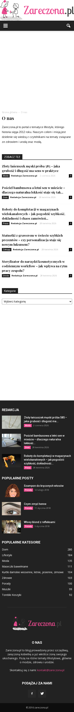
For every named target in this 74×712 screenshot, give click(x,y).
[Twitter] (42, 693)
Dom (5, 197)
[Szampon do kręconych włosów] (11, 490)
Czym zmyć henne (35, 503)
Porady (28, 490)
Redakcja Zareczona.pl (24, 175)
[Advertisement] (37, 69)
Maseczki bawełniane (15, 566)
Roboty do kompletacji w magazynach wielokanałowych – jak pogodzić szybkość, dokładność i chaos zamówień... (33, 213)
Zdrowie (7, 578)
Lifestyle (7, 555)
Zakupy (6, 249)
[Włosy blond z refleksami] (11, 526)
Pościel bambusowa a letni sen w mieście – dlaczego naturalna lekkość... (44, 439)
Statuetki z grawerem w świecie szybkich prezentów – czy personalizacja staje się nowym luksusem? (32, 239)
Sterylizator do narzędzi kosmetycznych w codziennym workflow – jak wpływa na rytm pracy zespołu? (34, 266)
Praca (5, 223)
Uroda (6, 275)
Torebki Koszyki (11, 595)
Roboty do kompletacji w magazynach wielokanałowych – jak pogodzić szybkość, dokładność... (47, 459)
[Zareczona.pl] (37, 10)
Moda (6, 175)
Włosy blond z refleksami (39, 522)
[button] (68, 26)
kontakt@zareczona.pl (50, 670)
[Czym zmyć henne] (11, 508)
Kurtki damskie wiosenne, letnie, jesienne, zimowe (33, 572)
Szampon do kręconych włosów (44, 485)
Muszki (6, 589)
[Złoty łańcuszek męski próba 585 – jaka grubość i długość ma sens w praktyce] (11, 422)
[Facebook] (32, 693)
